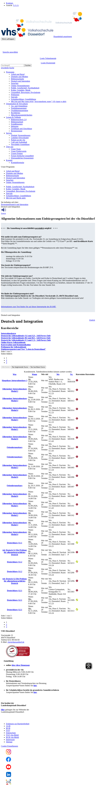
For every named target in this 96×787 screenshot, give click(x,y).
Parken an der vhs (18, 140)
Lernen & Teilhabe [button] (13, 117)
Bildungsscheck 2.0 (18, 119)
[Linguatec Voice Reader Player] (9, 210)
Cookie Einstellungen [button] (9, 746)
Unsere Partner (17, 153)
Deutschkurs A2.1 (14, 590)
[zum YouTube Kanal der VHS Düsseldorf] (8, 769)
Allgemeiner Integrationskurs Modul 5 (14, 418)
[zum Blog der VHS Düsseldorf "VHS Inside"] (8, 784)
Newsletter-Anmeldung (20, 144)
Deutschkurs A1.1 (14, 543)
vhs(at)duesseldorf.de (16, 642)
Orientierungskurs (14, 447)
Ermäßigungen (17, 124)
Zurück (3, 213)
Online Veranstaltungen (20, 86)
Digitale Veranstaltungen (20, 135)
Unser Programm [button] (7, 167)
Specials (14, 97)
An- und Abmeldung (19, 106)
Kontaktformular (17, 162)
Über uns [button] (9, 147)
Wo (57, 374)
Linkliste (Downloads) (20, 138)
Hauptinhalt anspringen (63, 36)
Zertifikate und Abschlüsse (21, 129)
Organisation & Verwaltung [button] (17, 104)
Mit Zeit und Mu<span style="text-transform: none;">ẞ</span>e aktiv (38, 101)
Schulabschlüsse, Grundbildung (23, 99)
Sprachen (14, 83)
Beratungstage (16, 131)
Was (14, 374)
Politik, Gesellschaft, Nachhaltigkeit (25, 88)
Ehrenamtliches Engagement (22, 158)
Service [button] (9, 133)
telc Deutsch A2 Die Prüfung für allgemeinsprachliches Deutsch (14, 581)
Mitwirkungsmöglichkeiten (21, 115)
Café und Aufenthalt (19, 142)
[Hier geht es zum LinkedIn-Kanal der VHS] (8, 776)
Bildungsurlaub (17, 122)
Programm (5, 204)
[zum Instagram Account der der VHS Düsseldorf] (8, 754)
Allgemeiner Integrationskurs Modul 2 (14, 390)
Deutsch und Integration (20, 81)
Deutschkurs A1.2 (14, 562)
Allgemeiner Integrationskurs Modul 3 (14, 399)
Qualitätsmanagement (19, 110)
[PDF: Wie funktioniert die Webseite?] (3, 44)
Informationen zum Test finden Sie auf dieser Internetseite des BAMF (28, 307)
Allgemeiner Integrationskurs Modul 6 (14, 438)
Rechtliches (15, 113)
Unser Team (16, 149)
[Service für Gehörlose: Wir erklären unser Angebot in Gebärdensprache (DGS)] (3, 49)
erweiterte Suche (7, 68)
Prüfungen (15, 95)
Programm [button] (10, 72)
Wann (34, 374)
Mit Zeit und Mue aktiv (16, 198)
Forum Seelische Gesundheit (22, 156)
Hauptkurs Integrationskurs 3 (14, 380)
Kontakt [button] (9, 160)
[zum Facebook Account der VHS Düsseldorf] (8, 761)
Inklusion (14, 126)
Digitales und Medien (19, 77)
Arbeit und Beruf (17, 74)
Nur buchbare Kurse (37, 367)
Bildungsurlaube (17, 79)
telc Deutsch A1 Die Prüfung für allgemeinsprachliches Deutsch (14, 552)
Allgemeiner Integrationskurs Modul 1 (14, 428)
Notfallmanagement (18, 108)
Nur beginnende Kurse (20, 367)
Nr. (71, 374)
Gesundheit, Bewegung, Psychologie (25, 92)
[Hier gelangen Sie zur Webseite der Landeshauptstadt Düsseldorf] (18, 719)
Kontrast (10, 3)
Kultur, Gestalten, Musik (20, 90)
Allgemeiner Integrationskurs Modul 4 (14, 409)
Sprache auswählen (10, 52)
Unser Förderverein (18, 151)
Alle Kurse (6, 367)
